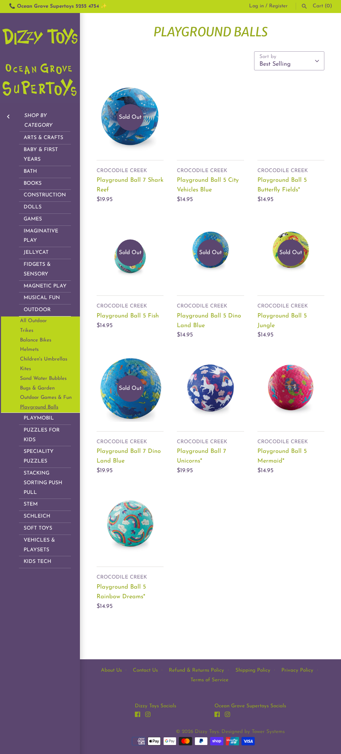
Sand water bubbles (43, 378)
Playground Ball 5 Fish (128, 316)
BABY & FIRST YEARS (41, 154)
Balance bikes (35, 340)
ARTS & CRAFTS (43, 137)
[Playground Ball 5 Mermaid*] (290, 388)
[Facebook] (137, 716)
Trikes (26, 330)
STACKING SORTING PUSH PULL (43, 483)
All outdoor (33, 320)
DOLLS (33, 207)
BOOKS (33, 183)
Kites (25, 368)
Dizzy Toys (207, 731)
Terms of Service (209, 680)
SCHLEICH (37, 516)
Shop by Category (38, 120)
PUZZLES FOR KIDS (42, 435)
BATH (30, 171)
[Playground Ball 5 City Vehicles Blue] (210, 117)
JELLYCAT (36, 252)
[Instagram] (148, 716)
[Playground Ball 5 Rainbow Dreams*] (130, 524)
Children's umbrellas (43, 359)
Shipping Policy (252, 670)
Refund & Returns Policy (196, 670)
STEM (31, 504)
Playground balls (39, 407)
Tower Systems (268, 731)
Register (278, 6)
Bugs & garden (37, 388)
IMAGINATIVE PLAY (41, 236)
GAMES (33, 219)
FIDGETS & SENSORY (37, 269)
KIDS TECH (37, 561)
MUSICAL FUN (42, 297)
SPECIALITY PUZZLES (39, 456)
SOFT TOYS (38, 528)
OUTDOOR (37, 309)
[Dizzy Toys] (40, 58)
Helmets (29, 349)
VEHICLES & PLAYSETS (39, 545)
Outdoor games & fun (46, 397)
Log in (256, 6)
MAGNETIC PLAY (45, 286)
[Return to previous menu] (8, 116)
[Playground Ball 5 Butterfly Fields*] (290, 117)
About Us (111, 670)
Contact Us (145, 670)
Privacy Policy (297, 670)
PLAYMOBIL (39, 418)
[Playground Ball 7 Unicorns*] (210, 388)
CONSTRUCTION (45, 195)
